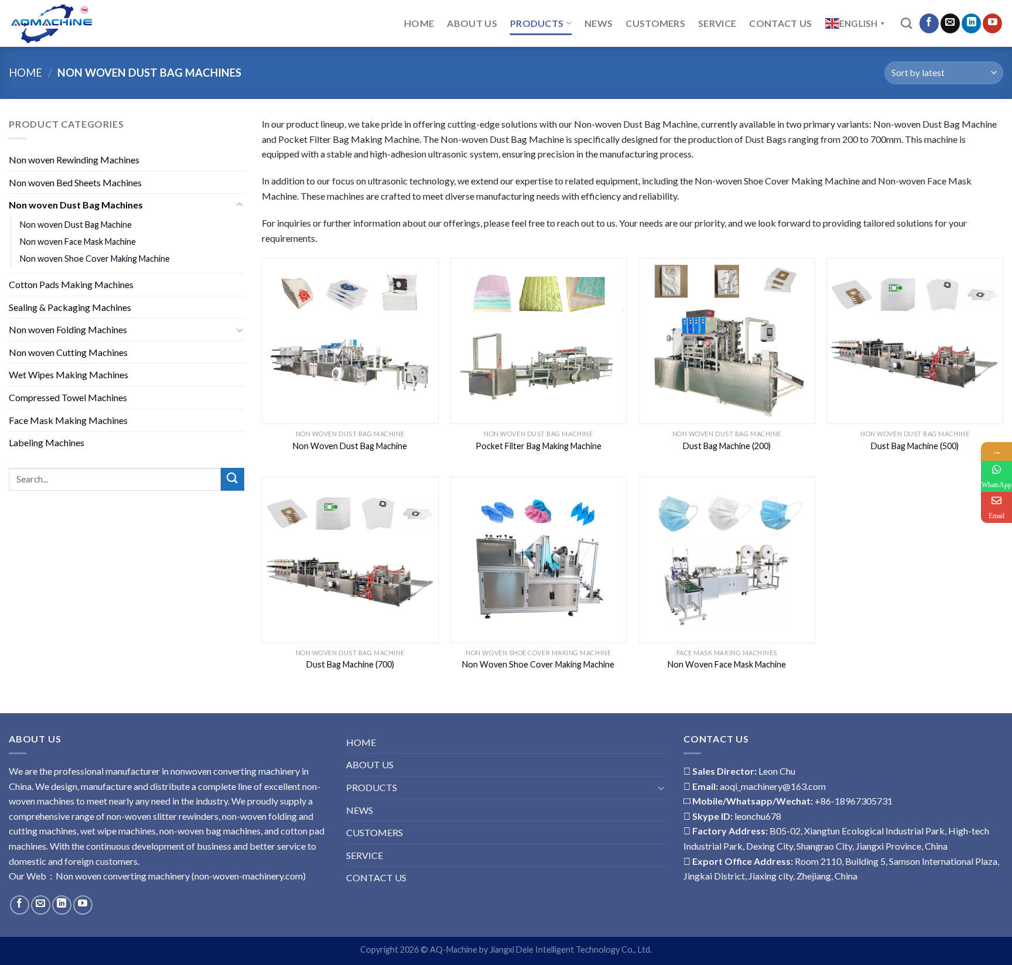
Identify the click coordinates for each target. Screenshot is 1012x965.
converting (123, 875)
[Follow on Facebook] (929, 23)
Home (25, 72)
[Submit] (232, 479)
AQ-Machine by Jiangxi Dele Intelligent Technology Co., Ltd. (541, 949)
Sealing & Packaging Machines (70, 307)
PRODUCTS (537, 23)
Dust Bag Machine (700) (350, 664)
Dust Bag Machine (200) (727, 446)
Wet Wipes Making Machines (68, 374)
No (62, 875)
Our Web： (32, 875)
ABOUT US (472, 23)
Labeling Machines (46, 442)
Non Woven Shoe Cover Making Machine (538, 664)
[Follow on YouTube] (992, 23)
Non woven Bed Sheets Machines (75, 182)
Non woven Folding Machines (68, 329)
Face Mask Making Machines (68, 420)
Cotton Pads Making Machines (71, 284)
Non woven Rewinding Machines (74, 159)
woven (87, 875)
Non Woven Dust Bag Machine (350, 446)
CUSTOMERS (655, 23)
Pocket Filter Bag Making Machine (538, 446)
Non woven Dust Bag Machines (76, 204)
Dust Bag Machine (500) (915, 446)
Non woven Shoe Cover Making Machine (95, 259)
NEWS (598, 23)
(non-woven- (216, 875)
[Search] (906, 23)
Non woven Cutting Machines (68, 352)
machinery (168, 875)
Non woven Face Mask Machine (78, 242)
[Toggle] (239, 205)
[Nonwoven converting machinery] (145, 23)
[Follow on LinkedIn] (971, 23)
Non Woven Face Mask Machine (727, 664)
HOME (419, 23)
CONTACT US (780, 23)
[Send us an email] (950, 23)
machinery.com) (274, 875)
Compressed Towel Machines (68, 397)
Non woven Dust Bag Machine (76, 225)
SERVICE (717, 23)
